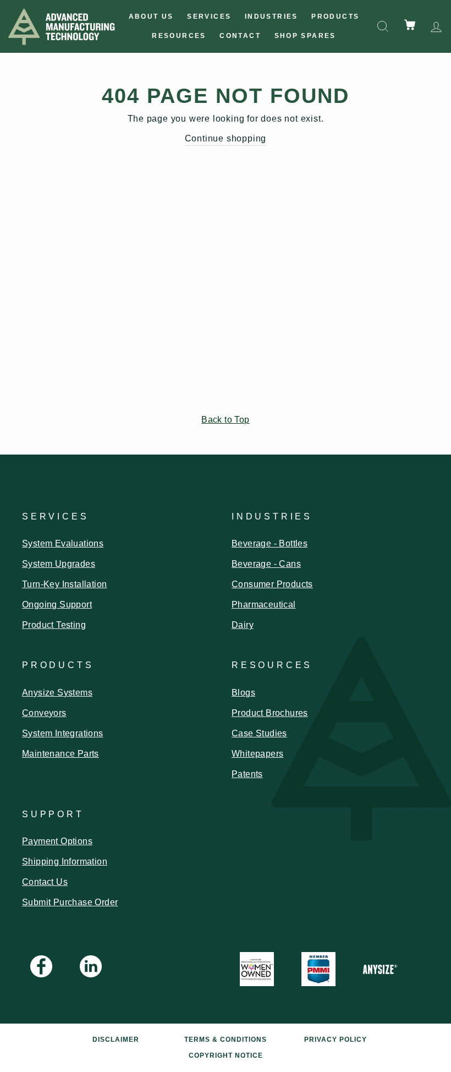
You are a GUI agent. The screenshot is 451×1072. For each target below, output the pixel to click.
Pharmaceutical (264, 604)
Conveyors (44, 713)
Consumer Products (272, 584)
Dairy (243, 625)
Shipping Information (64, 861)
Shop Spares (305, 36)
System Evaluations (62, 543)
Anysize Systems (57, 692)
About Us (151, 16)
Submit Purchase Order (70, 902)
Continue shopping (226, 138)
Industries (271, 16)
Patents (247, 774)
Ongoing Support (57, 604)
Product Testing (54, 625)
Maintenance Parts (60, 753)
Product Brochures (270, 713)
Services (209, 16)
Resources (179, 36)
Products (335, 16)
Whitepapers (257, 753)
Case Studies (259, 733)
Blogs (243, 692)
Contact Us (45, 882)
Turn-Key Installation (64, 584)
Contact (240, 36)
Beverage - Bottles (269, 543)
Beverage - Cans (266, 563)
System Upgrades (58, 563)
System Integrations (62, 733)
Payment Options (57, 841)
